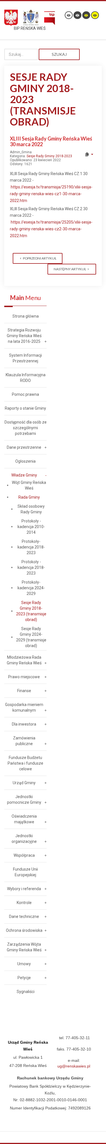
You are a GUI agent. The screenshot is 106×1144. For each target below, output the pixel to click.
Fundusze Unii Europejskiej (25, 872)
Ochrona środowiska (24, 930)
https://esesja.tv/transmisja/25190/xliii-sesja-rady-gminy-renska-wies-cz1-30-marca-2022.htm (51, 194)
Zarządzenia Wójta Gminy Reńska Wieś (24, 947)
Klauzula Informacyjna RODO (26, 378)
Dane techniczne (24, 916)
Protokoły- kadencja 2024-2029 (31, 588)
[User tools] (89, 154)
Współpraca (24, 855)
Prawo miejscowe (24, 677)
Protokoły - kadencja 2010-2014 (31, 527)
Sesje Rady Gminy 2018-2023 (49, 156)
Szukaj (59, 54)
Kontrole (24, 902)
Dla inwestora (24, 724)
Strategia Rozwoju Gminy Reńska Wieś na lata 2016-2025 (24, 336)
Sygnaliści (25, 991)
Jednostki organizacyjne (24, 838)
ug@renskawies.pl (73, 1066)
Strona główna (25, 316)
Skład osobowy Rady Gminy (31, 509)
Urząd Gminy (24, 783)
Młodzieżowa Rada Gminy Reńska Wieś (24, 660)
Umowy (24, 964)
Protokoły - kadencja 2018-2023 (31, 567)
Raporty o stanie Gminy (25, 408)
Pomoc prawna (25, 394)
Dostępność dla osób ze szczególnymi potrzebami (26, 428)
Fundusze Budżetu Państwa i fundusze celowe (25, 763)
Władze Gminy (24, 475)
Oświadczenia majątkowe (24, 819)
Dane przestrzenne (24, 447)
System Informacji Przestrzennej (25, 358)
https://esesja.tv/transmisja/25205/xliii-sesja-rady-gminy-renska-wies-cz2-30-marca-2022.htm (51, 229)
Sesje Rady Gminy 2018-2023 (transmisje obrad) (31, 611)
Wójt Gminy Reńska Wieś (29, 485)
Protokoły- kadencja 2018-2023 (31, 547)
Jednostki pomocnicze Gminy (24, 799)
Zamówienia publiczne (24, 741)
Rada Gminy (29, 497)
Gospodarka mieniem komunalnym (24, 707)
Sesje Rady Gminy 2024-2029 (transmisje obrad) (31, 637)
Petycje (24, 977)
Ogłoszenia (25, 461)
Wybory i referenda (24, 888)
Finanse (24, 690)
